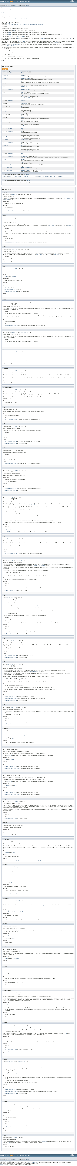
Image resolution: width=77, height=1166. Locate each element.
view (9, 1142)
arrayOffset (24, 86)
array (22, 83)
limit (30, 176)
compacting (12, 36)
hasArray (23, 117)
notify (18, 182)
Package (7, 1)
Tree (17, 1)
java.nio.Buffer (7, 13)
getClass (14, 182)
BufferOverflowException (11, 441)
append (22, 75)
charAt (22, 92)
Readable (28, 18)
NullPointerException (10, 289)
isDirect (23, 122)
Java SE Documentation (32, 1162)
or (21, 41)
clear (9, 176)
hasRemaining (18, 176)
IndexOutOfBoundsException (11, 242)
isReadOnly (25, 176)
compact (22, 95)
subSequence (24, 156)
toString (23, 159)
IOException (16, 269)
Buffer (8, 23)
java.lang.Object (5, 12)
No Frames (20, 4)
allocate (23, 72)
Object (26, 103)
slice (22, 153)
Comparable (17, 18)
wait (28, 182)
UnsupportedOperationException (12, 768)
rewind (60, 176)
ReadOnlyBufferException (11, 291)
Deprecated (21, 1)
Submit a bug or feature (5, 1161)
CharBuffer (23, 18)
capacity (5, 176)
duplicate (23, 100)
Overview (2, 1)
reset (57, 176)
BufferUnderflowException (11, 419)
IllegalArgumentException (11, 210)
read (22, 150)
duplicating (17, 36)
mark (37, 176)
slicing (23, 36)
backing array (68, 198)
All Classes (27, 4)
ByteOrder (10, 128)
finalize (9, 182)
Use (14, 1)
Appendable (5, 18)
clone (4, 182)
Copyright (2, 1164)
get (21, 106)
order (22, 128)
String (24, 145)
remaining (52, 176)
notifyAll (23, 182)
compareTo (23, 97)
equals (22, 103)
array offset (6, 199)
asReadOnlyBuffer (25, 89)
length (22, 125)
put (21, 131)
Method (14, 5)
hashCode (23, 120)
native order (44, 1141)
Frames (15, 4)
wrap (22, 162)
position (41, 176)
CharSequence (11, 18)
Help (29, 1)
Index (26, 1)
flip (13, 176)
